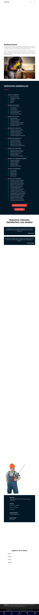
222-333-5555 (19, 32)
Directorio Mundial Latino (19, 205)
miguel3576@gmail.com (14, 514)
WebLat (9, 553)
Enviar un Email (14, 512)
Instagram (10, 562)
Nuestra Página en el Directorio (19, 597)
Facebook (10, 556)
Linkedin (9, 559)
